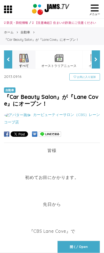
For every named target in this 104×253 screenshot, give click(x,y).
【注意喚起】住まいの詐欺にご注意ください (65, 23)
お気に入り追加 (86, 77)
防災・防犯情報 (17, 23)
